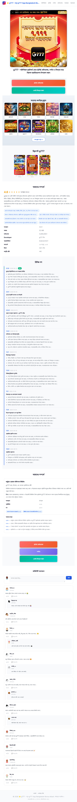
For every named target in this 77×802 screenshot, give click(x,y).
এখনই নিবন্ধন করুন (38, 90)
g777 (5, 196)
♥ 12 (7, 687)
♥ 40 (7, 739)
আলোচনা (72, 3)
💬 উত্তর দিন (14, 596)
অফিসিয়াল (43, 3)
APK (49, 3)
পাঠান (69, 577)
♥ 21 (7, 713)
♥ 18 (7, 783)
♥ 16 (7, 596)
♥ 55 (7, 753)
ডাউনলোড (60, 3)
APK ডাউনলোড (38, 83)
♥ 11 (7, 622)
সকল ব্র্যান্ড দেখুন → (38, 139)
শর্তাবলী (34, 793)
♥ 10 (7, 636)
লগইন (54, 3)
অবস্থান (67, 3)
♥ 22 (7, 662)
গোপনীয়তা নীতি (41, 793)
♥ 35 (7, 768)
